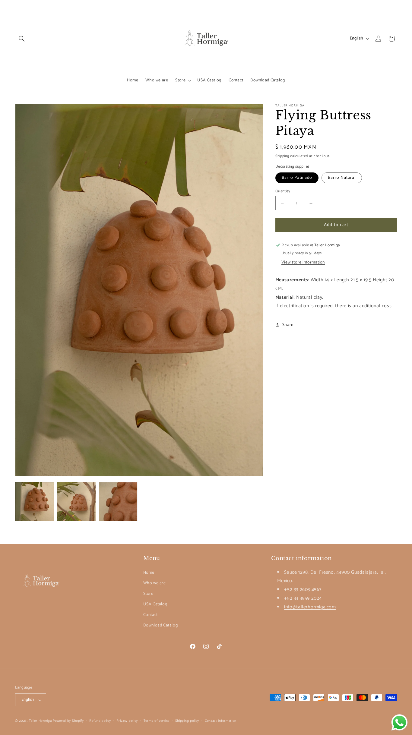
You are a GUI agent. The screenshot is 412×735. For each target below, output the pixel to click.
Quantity (282, 191)
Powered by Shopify (68, 721)
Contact (150, 614)
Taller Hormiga (40, 721)
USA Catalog (155, 604)
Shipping (282, 156)
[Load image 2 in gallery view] (76, 501)
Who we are (154, 582)
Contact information (220, 721)
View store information (303, 262)
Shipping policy (187, 721)
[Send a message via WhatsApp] (399, 722)
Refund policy (100, 721)
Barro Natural (342, 177)
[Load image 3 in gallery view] (118, 501)
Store (148, 593)
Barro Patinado (297, 177)
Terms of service (157, 721)
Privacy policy (127, 721)
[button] (21, 38)
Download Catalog (160, 625)
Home (148, 572)
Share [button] (287, 324)
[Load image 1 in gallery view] (34, 501)
